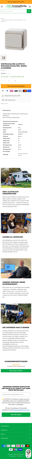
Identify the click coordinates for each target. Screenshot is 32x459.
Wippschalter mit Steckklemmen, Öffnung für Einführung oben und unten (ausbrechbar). (15, 134)
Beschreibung (7, 110)
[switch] (28, 457)
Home (2, 18)
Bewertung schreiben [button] (16, 371)
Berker (4, 70)
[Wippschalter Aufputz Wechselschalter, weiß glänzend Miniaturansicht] (3, 57)
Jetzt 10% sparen (16, 414)
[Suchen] (29, 11)
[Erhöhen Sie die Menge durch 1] (15, 81)
